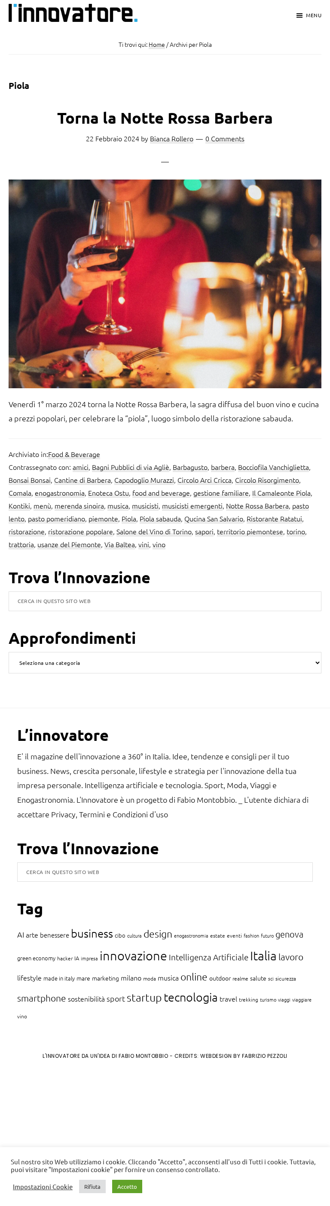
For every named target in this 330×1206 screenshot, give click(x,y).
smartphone (41, 998)
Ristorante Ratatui (274, 518)
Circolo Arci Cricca (204, 479)
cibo (120, 935)
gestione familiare (221, 492)
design (158, 934)
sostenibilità (86, 998)
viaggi (284, 999)
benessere (54, 934)
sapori (204, 531)
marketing (105, 978)
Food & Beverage (74, 454)
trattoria (21, 544)
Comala (20, 492)
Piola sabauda (160, 518)
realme (240, 978)
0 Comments (224, 138)
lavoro (290, 956)
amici (81, 467)
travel (228, 998)
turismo (268, 999)
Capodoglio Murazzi (144, 479)
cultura (134, 935)
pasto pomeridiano (56, 518)
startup (144, 997)
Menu (313, 15)
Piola (129, 518)
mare (83, 978)
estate (217, 935)
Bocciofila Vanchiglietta (273, 467)
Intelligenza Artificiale (208, 957)
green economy (36, 958)
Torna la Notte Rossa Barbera (165, 117)
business (92, 933)
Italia (263, 955)
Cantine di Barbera (82, 479)
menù (42, 505)
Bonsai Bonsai (30, 479)
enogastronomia (60, 492)
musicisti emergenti (192, 505)
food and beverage (161, 492)
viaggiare (302, 999)
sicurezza (285, 978)
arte (32, 934)
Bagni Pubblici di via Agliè (130, 467)
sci (271, 978)
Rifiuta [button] (92, 1186)
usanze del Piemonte (69, 544)
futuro (267, 935)
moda (149, 978)
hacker (65, 958)
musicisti (145, 505)
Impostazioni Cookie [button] (43, 1187)
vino (159, 544)
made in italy (59, 978)
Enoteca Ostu (108, 492)
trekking (248, 999)
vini (143, 544)
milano (131, 977)
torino (296, 531)
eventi (234, 935)
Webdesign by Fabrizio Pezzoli (243, 1056)
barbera (223, 467)
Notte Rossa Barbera (257, 505)
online (194, 977)
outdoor (220, 978)
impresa (89, 958)
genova (289, 934)
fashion (251, 935)
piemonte (103, 518)
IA (76, 958)
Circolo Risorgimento (267, 479)
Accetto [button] (127, 1186)
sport (116, 998)
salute (258, 978)
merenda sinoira (79, 505)
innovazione (133, 955)
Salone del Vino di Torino (154, 531)
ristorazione (27, 531)
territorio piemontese (250, 531)
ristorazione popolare (80, 531)
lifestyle (29, 977)
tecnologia (191, 997)
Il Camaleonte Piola (281, 492)
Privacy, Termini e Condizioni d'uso (109, 814)
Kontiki (19, 505)
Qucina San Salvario (213, 518)
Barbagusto (190, 467)
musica (117, 505)
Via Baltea (119, 544)
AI (20, 934)
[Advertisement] (78, 1137)
